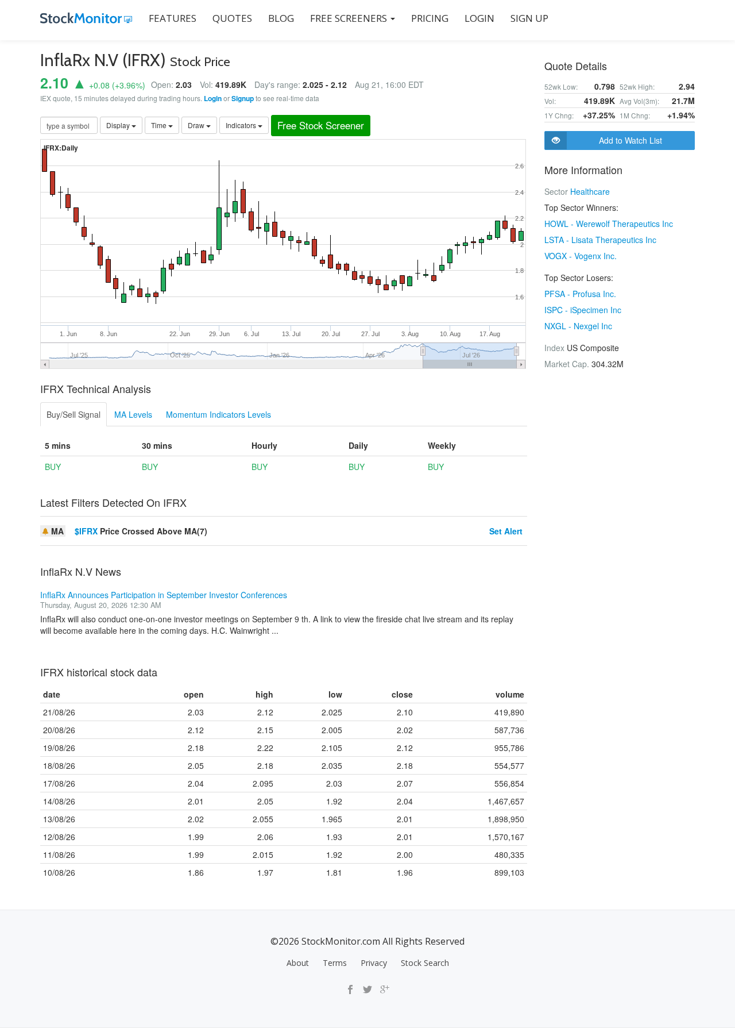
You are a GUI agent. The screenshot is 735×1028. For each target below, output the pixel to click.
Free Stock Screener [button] (320, 125)
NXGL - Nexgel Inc (578, 326)
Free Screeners (349, 18)
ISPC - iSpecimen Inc (582, 309)
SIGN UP (529, 18)
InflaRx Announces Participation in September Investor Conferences (163, 594)
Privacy (374, 962)
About (298, 962)
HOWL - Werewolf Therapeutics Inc (608, 223)
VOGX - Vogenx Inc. (580, 255)
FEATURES (172, 18)
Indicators (242, 125)
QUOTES (232, 18)
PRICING (429, 18)
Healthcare (590, 191)
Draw (197, 125)
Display (118, 125)
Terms (335, 962)
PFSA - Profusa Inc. (580, 293)
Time (159, 125)
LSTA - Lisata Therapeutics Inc (600, 239)
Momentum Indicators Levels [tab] (218, 414)
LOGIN (479, 18)
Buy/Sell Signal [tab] (73, 414)
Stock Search (425, 962)
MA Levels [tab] (133, 414)
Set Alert (506, 531)
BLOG (281, 18)
